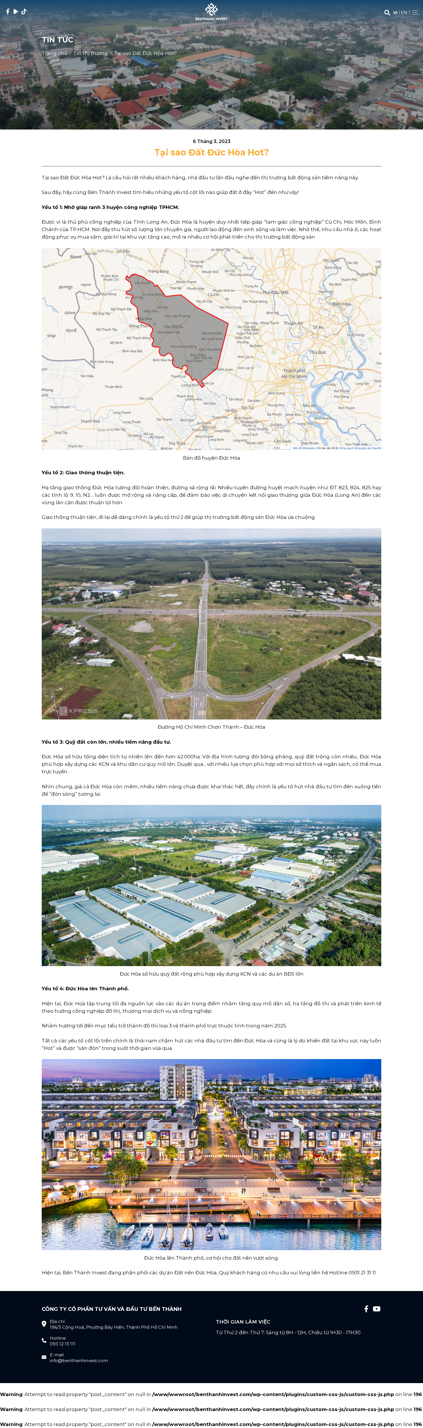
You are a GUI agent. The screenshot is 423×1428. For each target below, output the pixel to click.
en (404, 12)
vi (395, 12)
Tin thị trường (90, 53)
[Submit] (387, 13)
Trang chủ (54, 53)
